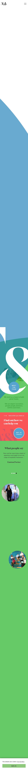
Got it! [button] (14, 765)
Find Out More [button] (20, 761)
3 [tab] (14, 473)
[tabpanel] (14, 459)
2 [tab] (13, 473)
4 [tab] (16, 473)
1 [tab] (11, 473)
